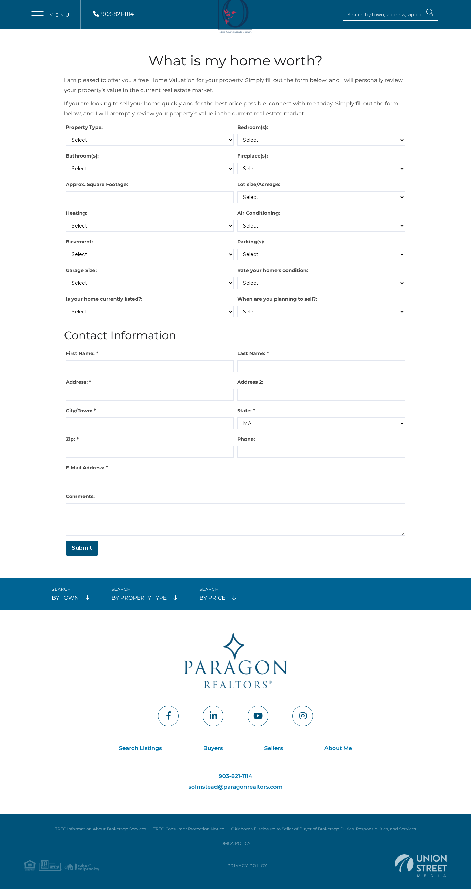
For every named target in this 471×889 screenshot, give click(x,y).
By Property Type (139, 598)
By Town (65, 598)
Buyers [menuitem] (213, 748)
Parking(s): (250, 242)
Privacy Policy (247, 865)
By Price (212, 598)
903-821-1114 (117, 14)
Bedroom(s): (252, 127)
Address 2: (250, 382)
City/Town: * (81, 410)
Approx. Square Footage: (97, 184)
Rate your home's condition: (272, 270)
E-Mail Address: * (87, 468)
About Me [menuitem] (338, 748)
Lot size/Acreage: (258, 184)
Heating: (76, 213)
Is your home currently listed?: (104, 299)
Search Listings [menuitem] (140, 748)
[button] (430, 13)
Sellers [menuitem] (273, 748)
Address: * (78, 382)
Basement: (79, 242)
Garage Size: (81, 270)
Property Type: (84, 127)
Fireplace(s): (252, 156)
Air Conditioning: (258, 213)
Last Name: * (253, 353)
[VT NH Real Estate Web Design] (421, 865)
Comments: (80, 496)
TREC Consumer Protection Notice (188, 829)
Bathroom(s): (82, 156)
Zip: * (72, 439)
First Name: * (82, 353)
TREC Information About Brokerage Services (100, 829)
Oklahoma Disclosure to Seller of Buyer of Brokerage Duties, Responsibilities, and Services (323, 829)
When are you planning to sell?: (277, 299)
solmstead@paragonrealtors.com (236, 787)
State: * (246, 410)
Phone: (246, 439)
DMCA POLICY (236, 843)
